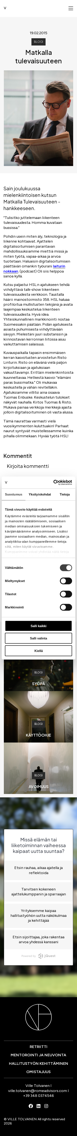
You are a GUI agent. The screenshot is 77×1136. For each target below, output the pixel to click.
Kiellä (38, 650)
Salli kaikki (38, 626)
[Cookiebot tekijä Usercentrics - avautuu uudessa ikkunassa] (54, 482)
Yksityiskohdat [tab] (40, 494)
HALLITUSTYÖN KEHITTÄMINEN (38, 1063)
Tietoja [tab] (65, 494)
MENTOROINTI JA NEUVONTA (38, 1055)
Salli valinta (38, 638)
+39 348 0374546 (38, 1095)
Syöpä (38, 683)
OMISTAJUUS (38, 1071)
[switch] (66, 580)
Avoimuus (39, 786)
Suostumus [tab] (13, 494)
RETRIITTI (38, 1046)
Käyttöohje (38, 735)
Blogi (38, 42)
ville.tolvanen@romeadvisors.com (37, 1090)
